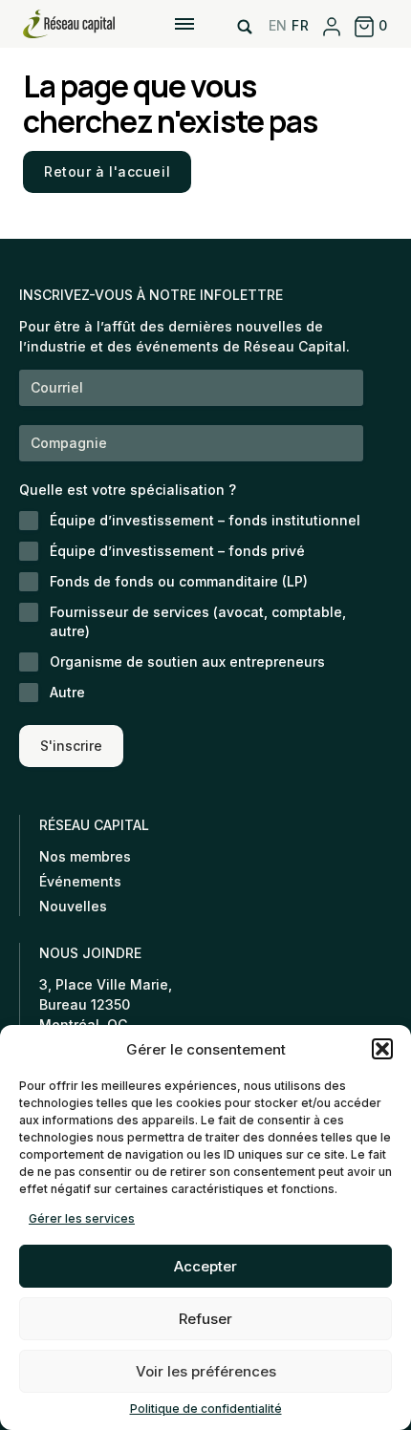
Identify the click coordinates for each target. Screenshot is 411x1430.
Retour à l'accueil (107, 171)
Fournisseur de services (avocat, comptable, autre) (198, 621)
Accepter (205, 1266)
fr (300, 25)
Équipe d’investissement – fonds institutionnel (205, 520)
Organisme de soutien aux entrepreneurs (187, 661)
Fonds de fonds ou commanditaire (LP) (179, 581)
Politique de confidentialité (206, 1408)
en (278, 25)
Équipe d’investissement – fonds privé (177, 551)
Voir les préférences (206, 1371)
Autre (67, 692)
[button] (382, 1048)
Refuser (205, 1319)
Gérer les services (82, 1218)
